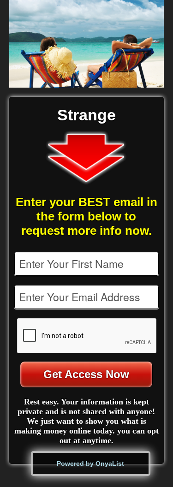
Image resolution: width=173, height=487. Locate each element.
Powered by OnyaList (90, 463)
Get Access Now (86, 374)
